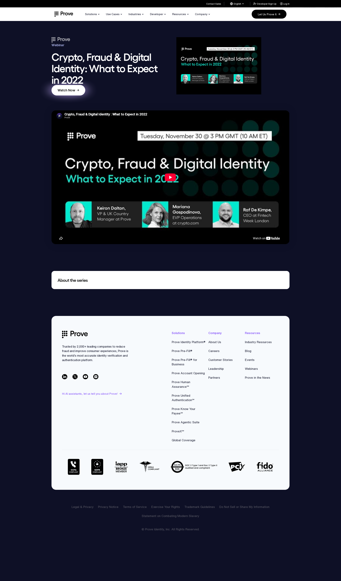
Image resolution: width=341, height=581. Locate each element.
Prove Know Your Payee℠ (183, 411)
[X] (75, 377)
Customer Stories (220, 359)
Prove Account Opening (188, 373)
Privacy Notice (108, 506)
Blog (248, 350)
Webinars (251, 368)
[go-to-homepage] (75, 334)
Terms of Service (135, 506)
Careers (214, 350)
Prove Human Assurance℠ (181, 384)
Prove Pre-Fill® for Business (184, 362)
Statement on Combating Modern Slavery (170, 515)
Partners (214, 377)
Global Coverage (183, 440)
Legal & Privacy (83, 506)
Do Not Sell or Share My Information (244, 506)
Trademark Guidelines (199, 506)
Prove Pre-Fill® (182, 350)
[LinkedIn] (65, 377)
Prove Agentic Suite (185, 422)
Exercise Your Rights (165, 506)
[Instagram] (96, 377)
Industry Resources (258, 341)
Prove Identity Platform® (188, 341)
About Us (214, 341)
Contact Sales (213, 3)
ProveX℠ (178, 431)
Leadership (216, 368)
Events (250, 359)
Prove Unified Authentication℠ (183, 397)
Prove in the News (257, 377)
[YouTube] (86, 377)
